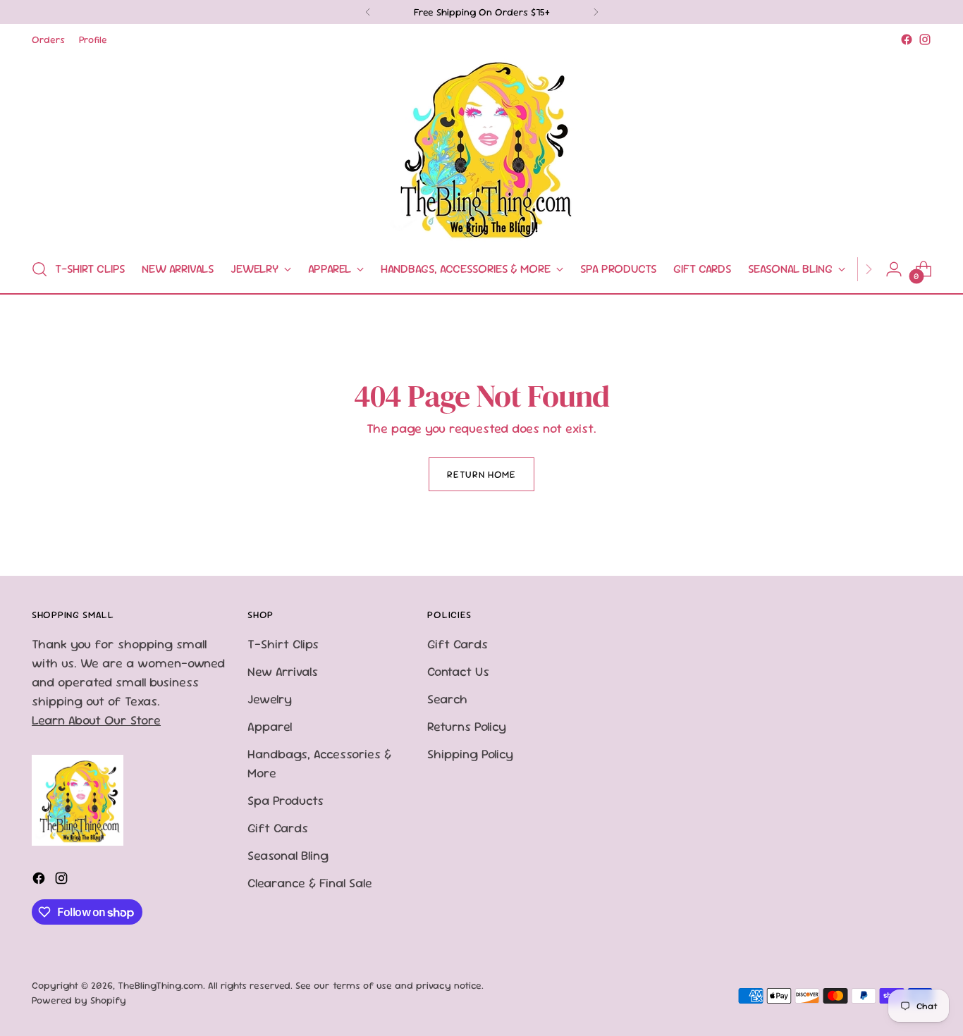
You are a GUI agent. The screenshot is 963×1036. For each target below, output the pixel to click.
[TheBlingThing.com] (481, 147)
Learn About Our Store (96, 720)
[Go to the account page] (894, 269)
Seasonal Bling (288, 855)
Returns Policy (466, 726)
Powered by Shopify (79, 1000)
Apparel (269, 726)
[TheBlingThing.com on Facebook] (906, 39)
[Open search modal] (39, 269)
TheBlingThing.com (160, 985)
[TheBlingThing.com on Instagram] (925, 39)
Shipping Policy (470, 754)
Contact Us (458, 671)
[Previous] (368, 12)
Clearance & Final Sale (309, 883)
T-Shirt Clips (283, 644)
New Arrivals (282, 671)
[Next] (595, 12)
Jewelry (269, 699)
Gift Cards (277, 828)
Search (447, 699)
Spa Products (285, 800)
